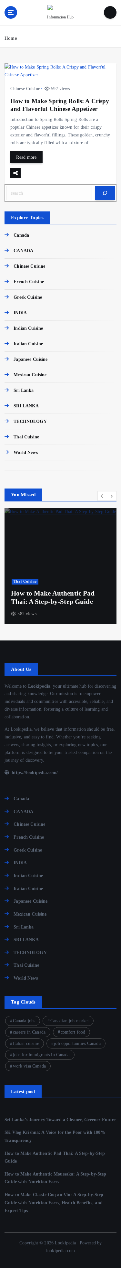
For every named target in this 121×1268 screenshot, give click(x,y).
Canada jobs (24, 1020)
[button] (102, 496)
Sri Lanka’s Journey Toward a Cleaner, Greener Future (60, 1119)
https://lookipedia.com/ (34, 772)
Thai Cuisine (26, 436)
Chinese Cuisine (25, 88)
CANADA (23, 250)
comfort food (73, 1032)
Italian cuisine (26, 1043)
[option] (60, 566)
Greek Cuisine (28, 297)
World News (25, 452)
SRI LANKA (26, 405)
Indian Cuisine (28, 328)
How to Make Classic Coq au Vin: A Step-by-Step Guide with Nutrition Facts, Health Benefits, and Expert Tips (54, 1202)
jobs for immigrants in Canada (41, 1054)
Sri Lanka (24, 390)
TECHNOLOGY (30, 421)
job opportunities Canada (77, 1043)
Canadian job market (69, 1020)
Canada (21, 235)
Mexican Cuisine (30, 374)
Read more (26, 157)
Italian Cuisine (28, 343)
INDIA (20, 312)
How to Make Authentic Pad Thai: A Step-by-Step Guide (53, 597)
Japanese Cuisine (30, 359)
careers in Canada (29, 1032)
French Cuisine (29, 281)
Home (11, 38)
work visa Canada (29, 1066)
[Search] (105, 193)
